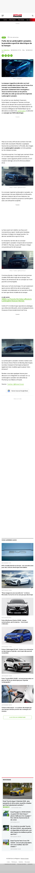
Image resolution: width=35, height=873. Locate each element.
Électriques (14, 862)
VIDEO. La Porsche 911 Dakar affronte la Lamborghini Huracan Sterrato (17, 300)
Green (3, 37)
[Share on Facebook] (3, 55)
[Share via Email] (11, 55)
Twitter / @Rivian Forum (15, 384)
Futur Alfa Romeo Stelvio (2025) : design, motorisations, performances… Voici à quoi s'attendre (15, 622)
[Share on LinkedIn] (8, 55)
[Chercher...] (32, 15)
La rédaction (6, 50)
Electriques (12, 20)
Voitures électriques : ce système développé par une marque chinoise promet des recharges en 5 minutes (17, 709)
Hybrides (21, 862)
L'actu (5, 20)
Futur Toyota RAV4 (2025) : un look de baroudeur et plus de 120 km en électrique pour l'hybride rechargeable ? (17, 680)
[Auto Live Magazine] (17, 15)
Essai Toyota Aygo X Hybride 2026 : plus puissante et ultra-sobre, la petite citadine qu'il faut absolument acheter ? (17, 803)
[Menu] (3, 15)
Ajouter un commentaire (17, 717)
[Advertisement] (17, 6)
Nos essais (21, 20)
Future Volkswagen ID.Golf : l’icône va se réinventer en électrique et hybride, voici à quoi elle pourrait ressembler (17, 651)
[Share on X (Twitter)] (5, 55)
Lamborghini (21, 111)
